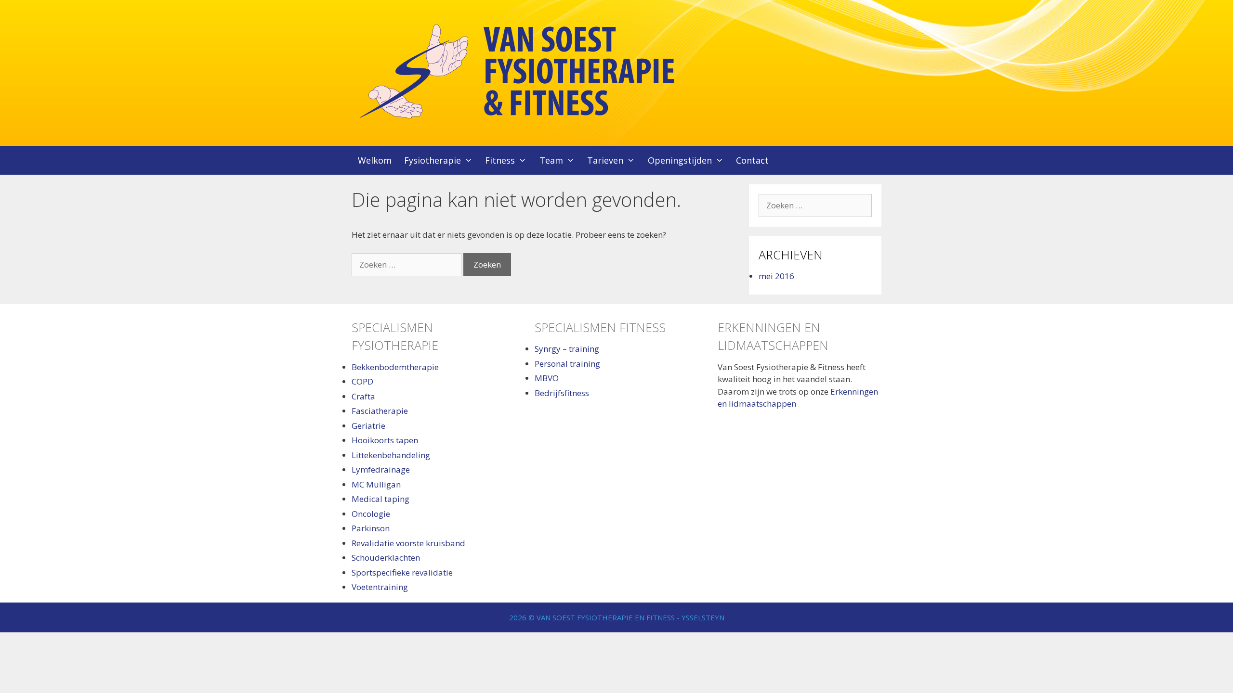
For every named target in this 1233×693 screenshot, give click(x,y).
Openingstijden (680, 160)
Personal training (567, 363)
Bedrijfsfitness (562, 392)
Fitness (500, 160)
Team (551, 160)
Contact (752, 160)
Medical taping (380, 498)
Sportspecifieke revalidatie (402, 572)
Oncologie (371, 513)
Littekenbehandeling (391, 455)
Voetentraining (380, 586)
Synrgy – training (567, 348)
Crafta (363, 396)
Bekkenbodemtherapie (395, 366)
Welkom (375, 160)
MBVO (547, 378)
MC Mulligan (376, 484)
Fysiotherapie (432, 160)
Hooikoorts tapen (385, 440)
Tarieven (605, 160)
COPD (362, 381)
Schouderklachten (386, 557)
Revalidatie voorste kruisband (408, 543)
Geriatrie (368, 425)
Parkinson (371, 528)
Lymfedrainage (381, 469)
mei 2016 (776, 276)
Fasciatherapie (380, 410)
